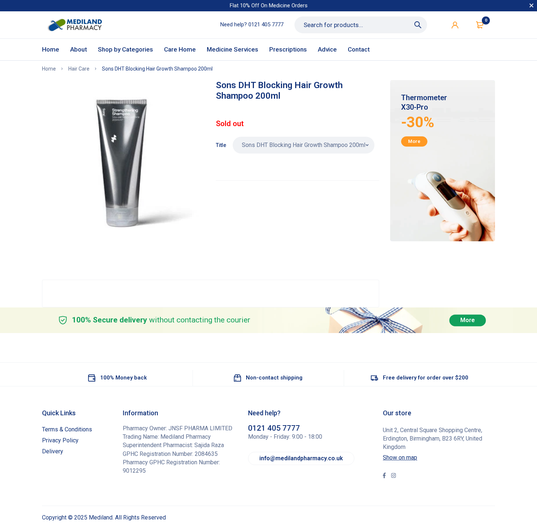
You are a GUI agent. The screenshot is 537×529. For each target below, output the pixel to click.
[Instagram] (393, 476)
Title (221, 145)
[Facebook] (384, 476)
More (414, 141)
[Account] (455, 25)
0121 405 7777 (265, 24)
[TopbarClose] (531, 5)
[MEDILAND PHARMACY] (74, 25)
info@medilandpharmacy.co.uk (301, 458)
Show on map (400, 457)
